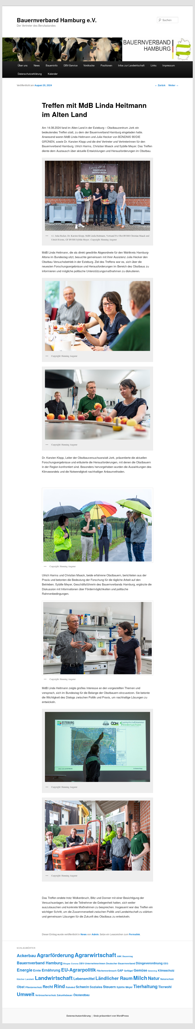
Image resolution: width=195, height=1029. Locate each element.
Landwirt (29, 979)
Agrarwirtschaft (95, 955)
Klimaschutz (166, 970)
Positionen (106, 65)
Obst (21, 986)
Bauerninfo (52, 65)
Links (154, 65)
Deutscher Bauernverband (120, 963)
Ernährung (51, 970)
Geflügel (128, 970)
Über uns (23, 65)
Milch (140, 978)
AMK (119, 956)
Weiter (173, 85)
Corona (74, 963)
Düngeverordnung (149, 963)
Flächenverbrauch (107, 970)
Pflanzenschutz (33, 987)
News (37, 65)
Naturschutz (167, 979)
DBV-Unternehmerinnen (92, 963)
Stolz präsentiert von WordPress (111, 1015)
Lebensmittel (84, 978)
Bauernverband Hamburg (39, 962)
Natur (154, 978)
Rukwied (70, 987)
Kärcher (21, 979)
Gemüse (140, 970)
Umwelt (25, 994)
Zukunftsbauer (65, 995)
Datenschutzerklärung (30, 74)
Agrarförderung (55, 955)
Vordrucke (88, 65)
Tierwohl (165, 986)
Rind (59, 986)
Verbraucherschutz (45, 995)
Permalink (134, 934)
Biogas (66, 963)
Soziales (96, 986)
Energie (24, 970)
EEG (165, 963)
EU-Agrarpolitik (78, 969)
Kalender (53, 74)
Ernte (37, 970)
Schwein (82, 986)
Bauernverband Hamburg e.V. (57, 20)
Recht (48, 986)
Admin (95, 934)
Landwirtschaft (54, 978)
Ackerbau (26, 955)
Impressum (168, 65)
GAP (120, 970)
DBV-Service (71, 65)
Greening (152, 970)
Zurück (160, 85)
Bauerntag (127, 956)
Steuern (109, 986)
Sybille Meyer (125, 987)
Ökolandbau (81, 995)
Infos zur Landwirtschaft (131, 65)
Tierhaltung (145, 986)
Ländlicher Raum (114, 978)
